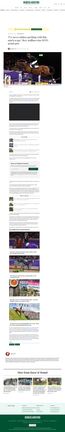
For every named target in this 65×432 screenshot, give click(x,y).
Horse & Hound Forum (54, 411)
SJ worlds (7, 10)
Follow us (32, 91)
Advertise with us (53, 420)
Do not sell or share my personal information (32, 422)
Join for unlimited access (36, 29)
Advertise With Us (39, 411)
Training (35, 7)
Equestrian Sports (12, 33)
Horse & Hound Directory (55, 409)
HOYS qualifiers (49, 10)
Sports (25, 7)
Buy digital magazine (33, 420)
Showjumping (20, 33)
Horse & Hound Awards (54, 407)
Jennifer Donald (36, 394)
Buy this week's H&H (12, 420)
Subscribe (16, 7)
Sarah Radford (7, 393)
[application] (24, 112)
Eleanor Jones (14, 48)
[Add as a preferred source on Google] (32, 425)
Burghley (43, 10)
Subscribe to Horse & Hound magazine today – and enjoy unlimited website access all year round (24, 300)
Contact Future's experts (22, 420)
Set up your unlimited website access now (25, 339)
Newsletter (56, 10)
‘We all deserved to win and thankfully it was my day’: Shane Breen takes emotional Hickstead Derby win (24, 324)
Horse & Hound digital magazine (28, 411)
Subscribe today (31, 335)
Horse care (30, 7)
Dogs (45, 7)
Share (11, 91)
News (21, 7)
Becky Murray (21, 391)
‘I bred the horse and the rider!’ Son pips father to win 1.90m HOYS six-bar (23, 276)
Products (40, 7)
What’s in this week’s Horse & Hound (29, 407)
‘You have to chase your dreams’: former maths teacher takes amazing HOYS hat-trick (23, 252)
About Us (38, 407)
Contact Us (38, 409)
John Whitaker (25, 100)
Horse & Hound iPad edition (27, 409)
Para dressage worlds (14, 10)
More (49, 7)
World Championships (29, 10)
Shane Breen (11, 94)
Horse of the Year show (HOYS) (29, 98)
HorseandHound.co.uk (28, 327)
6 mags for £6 (38, 10)
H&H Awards (22, 10)
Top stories (17, 344)
